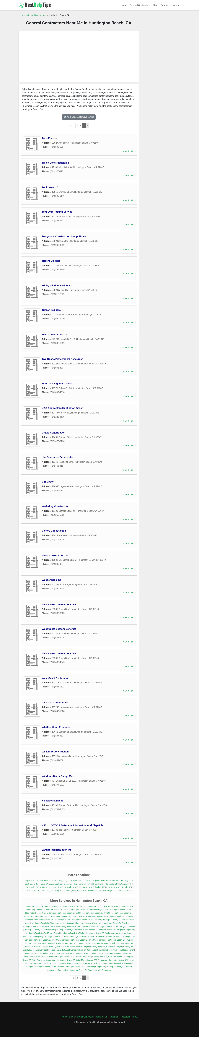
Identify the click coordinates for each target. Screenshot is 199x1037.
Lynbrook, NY (69, 891)
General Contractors (140, 5)
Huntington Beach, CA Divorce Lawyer (106, 946)
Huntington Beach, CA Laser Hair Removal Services (100, 943)
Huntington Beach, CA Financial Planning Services (46, 953)
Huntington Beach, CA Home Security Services (89, 910)
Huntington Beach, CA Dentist (56, 910)
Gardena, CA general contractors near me (101, 880)
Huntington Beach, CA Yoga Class (38, 957)
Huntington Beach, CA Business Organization (59, 943)
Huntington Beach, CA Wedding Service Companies (90, 970)
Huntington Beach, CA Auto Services (40, 913)
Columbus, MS (99, 887)
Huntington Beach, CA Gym (79, 953)
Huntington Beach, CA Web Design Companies (116, 926)
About (176, 5)
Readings (165, 5)
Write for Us (101, 1017)
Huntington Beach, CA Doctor (57, 936)
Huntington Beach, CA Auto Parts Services (40, 926)
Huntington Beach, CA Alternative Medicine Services (52, 923)
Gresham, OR (81, 891)
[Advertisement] (79, 56)
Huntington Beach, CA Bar (120, 910)
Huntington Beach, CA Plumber (73, 906)
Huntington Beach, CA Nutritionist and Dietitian (75, 930)
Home (124, 5)
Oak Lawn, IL (45, 887)
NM (43, 891)
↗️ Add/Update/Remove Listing (79, 117)
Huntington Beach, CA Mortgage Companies (115, 930)
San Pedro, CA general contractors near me (54, 884)
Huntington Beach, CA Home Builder (107, 957)
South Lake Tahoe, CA (83, 884)
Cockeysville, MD (69, 887)
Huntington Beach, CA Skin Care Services (87, 936)
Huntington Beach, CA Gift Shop (70, 913)
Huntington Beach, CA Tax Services (86, 920)
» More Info (128, 151)
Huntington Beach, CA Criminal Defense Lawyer (69, 946)
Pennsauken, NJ (33, 891)
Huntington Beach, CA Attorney (100, 906)
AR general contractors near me (38, 880)
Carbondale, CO (112, 884)
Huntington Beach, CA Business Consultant (86, 916)
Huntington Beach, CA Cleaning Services (41, 906)
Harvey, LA (56, 887)
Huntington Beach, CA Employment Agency (104, 933)
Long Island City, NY (54, 891)
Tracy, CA (97, 884)
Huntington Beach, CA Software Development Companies (72, 950)
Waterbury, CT (126, 884)
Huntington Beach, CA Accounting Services (52, 920)
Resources (125, 1017)
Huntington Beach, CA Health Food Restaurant (111, 953)
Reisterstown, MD (84, 887)
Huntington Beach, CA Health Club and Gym (115, 950)
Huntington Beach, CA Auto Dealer (117, 923)
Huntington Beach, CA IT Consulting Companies (85, 967)
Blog (155, 5)
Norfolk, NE (126, 887)
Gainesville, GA (32, 887)
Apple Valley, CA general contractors (67, 880)
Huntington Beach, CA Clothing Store (39, 930)
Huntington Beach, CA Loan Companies (49, 963)
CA (103, 884)
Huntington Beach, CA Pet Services (49, 967)
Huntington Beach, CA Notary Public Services (86, 963)
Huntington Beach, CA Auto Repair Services (77, 926)
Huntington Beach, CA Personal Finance (50, 916)
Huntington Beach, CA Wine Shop (99, 913)
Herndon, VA (93, 891)
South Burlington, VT (108, 891)
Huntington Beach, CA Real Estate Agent (42, 933)
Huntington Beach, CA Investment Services (51, 940)
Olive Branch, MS (113, 887)
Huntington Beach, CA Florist (72, 933)
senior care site (124, 891)
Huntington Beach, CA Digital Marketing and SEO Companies (82, 960)
